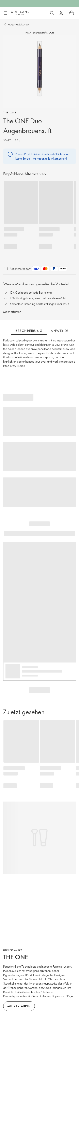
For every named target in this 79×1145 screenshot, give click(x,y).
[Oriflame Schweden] (20, 13)
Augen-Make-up (18, 24)
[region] (39, 71)
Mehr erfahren (12, 312)
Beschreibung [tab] (29, 331)
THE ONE (9, 112)
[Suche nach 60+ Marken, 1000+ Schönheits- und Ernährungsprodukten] (52, 13)
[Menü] (5, 13)
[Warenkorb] (71, 13)
